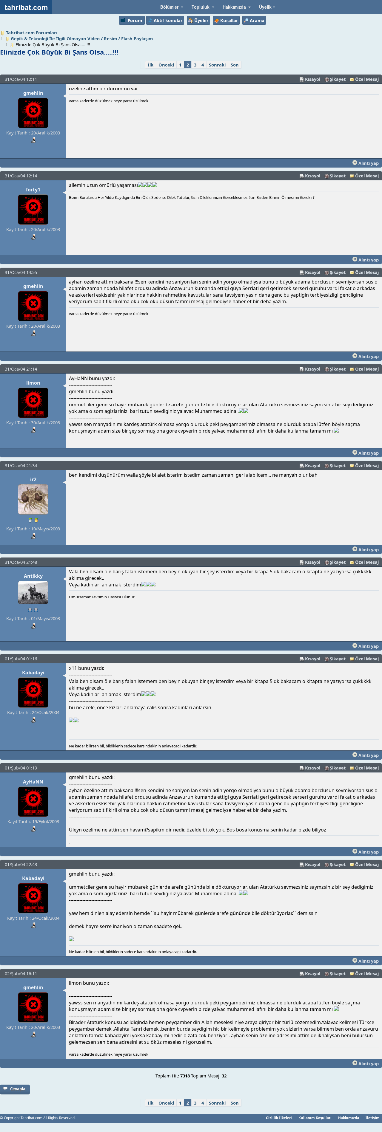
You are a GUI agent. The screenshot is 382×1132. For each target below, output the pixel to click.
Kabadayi (33, 672)
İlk (150, 65)
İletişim (373, 1117)
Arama (257, 20)
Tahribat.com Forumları (31, 32)
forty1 (33, 189)
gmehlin (33, 93)
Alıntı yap (368, 163)
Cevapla (17, 1088)
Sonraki (217, 65)
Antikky (33, 576)
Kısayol (312, 79)
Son (235, 65)
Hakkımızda (348, 1117)
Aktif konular (168, 20)
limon (33, 383)
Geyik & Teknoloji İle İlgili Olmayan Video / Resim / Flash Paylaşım (82, 38)
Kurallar (229, 20)
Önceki (166, 65)
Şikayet (338, 79)
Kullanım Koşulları (315, 1117)
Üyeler (201, 20)
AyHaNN (33, 781)
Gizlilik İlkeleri (279, 1117)
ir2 (33, 479)
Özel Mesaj (367, 79)
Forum (135, 20)
